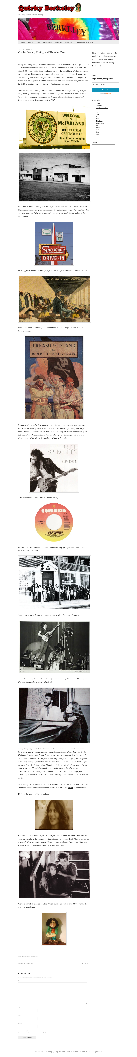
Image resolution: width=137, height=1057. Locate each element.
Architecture (99, 105)
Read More (96, 65)
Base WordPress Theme (75, 1051)
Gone (97, 112)
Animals (98, 103)
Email (20, 1015)
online (70, 787)
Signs (97, 132)
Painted (98, 127)
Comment (20, 981)
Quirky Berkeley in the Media (84, 42)
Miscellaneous (100, 123)
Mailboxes (98, 119)
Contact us (58, 42)
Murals (97, 125)
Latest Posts (68, 42)
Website (20, 1023)
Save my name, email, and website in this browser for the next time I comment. (37, 1033)
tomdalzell (29, 49)
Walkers (22, 42)
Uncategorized (26, 956)
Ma (96, 116)
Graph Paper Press (95, 1051)
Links (38, 42)
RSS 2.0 (33, 956)
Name (20, 1007)
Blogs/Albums (47, 42)
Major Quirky (99, 121)
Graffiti (98, 114)
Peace (97, 130)
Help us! (30, 42)
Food (97, 110)
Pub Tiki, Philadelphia (25, 963)
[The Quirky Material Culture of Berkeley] (50, 12)
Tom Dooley (85, 963)
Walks (97, 134)
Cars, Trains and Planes (102, 108)
